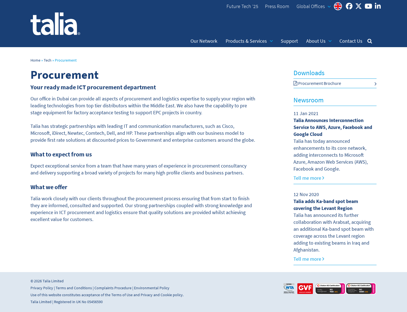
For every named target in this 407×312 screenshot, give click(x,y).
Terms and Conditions (74, 288)
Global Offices (311, 6)
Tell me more (307, 178)
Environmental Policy (151, 288)
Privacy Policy (41, 288)
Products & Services (246, 41)
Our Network (203, 41)
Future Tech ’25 (242, 6)
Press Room (277, 6)
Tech (47, 60)
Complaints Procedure (113, 288)
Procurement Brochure (319, 83)
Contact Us (350, 41)
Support (289, 41)
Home (35, 60)
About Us (316, 41)
